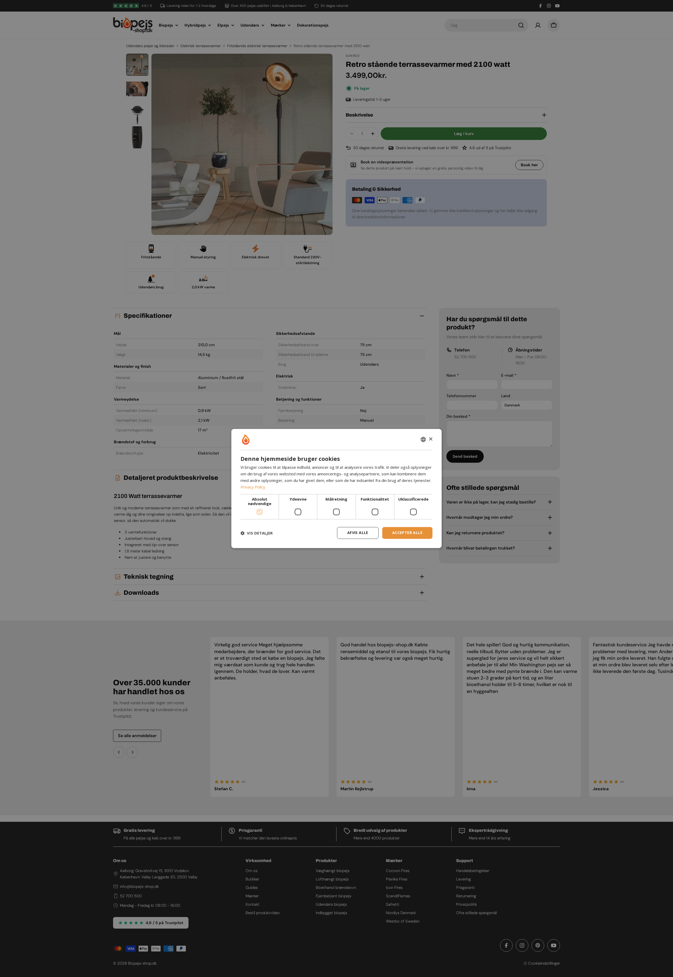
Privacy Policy (253, 487)
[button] (257, 533)
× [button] (430, 439)
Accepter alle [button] (407, 532)
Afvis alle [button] (357, 532)
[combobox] (423, 439)
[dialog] (336, 488)
